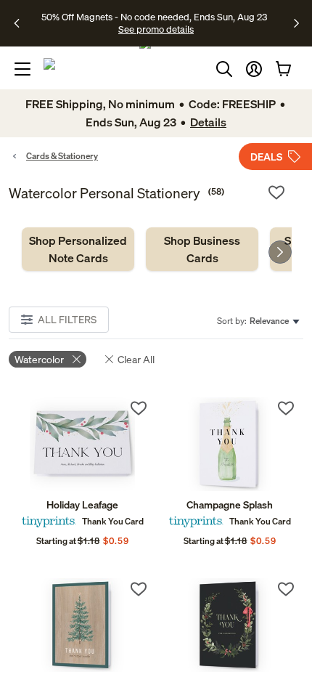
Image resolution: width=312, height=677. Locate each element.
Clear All (136, 359)
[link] (78, 249)
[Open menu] (22, 69)
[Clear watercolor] (76, 359)
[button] (254, 69)
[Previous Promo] (21, 23)
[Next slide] (280, 252)
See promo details (156, 29)
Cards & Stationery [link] (62, 155)
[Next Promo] (296, 23)
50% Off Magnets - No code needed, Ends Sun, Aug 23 (154, 16)
